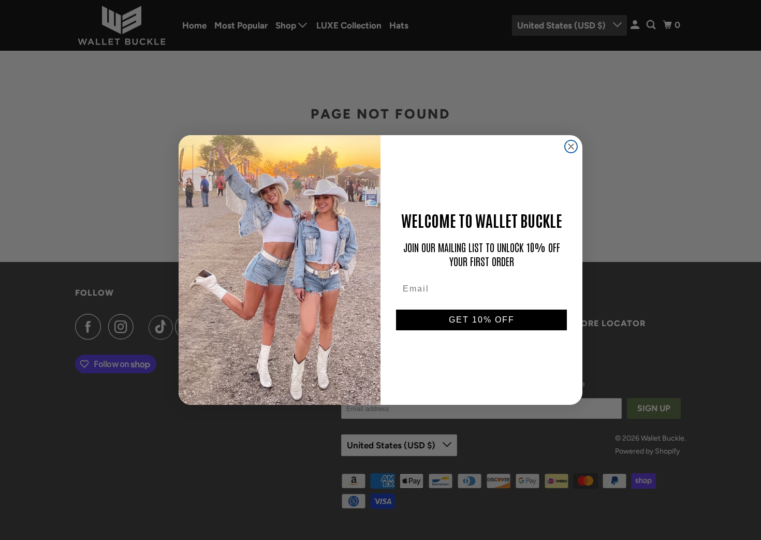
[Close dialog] (571, 146)
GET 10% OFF (482, 319)
